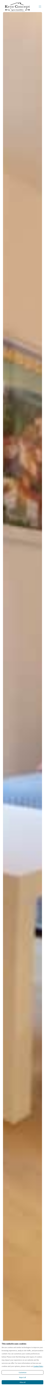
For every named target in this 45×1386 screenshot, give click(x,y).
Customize (22, 1372)
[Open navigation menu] (40, 7)
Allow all (22, 1382)
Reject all (22, 1377)
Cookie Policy (38, 1366)
